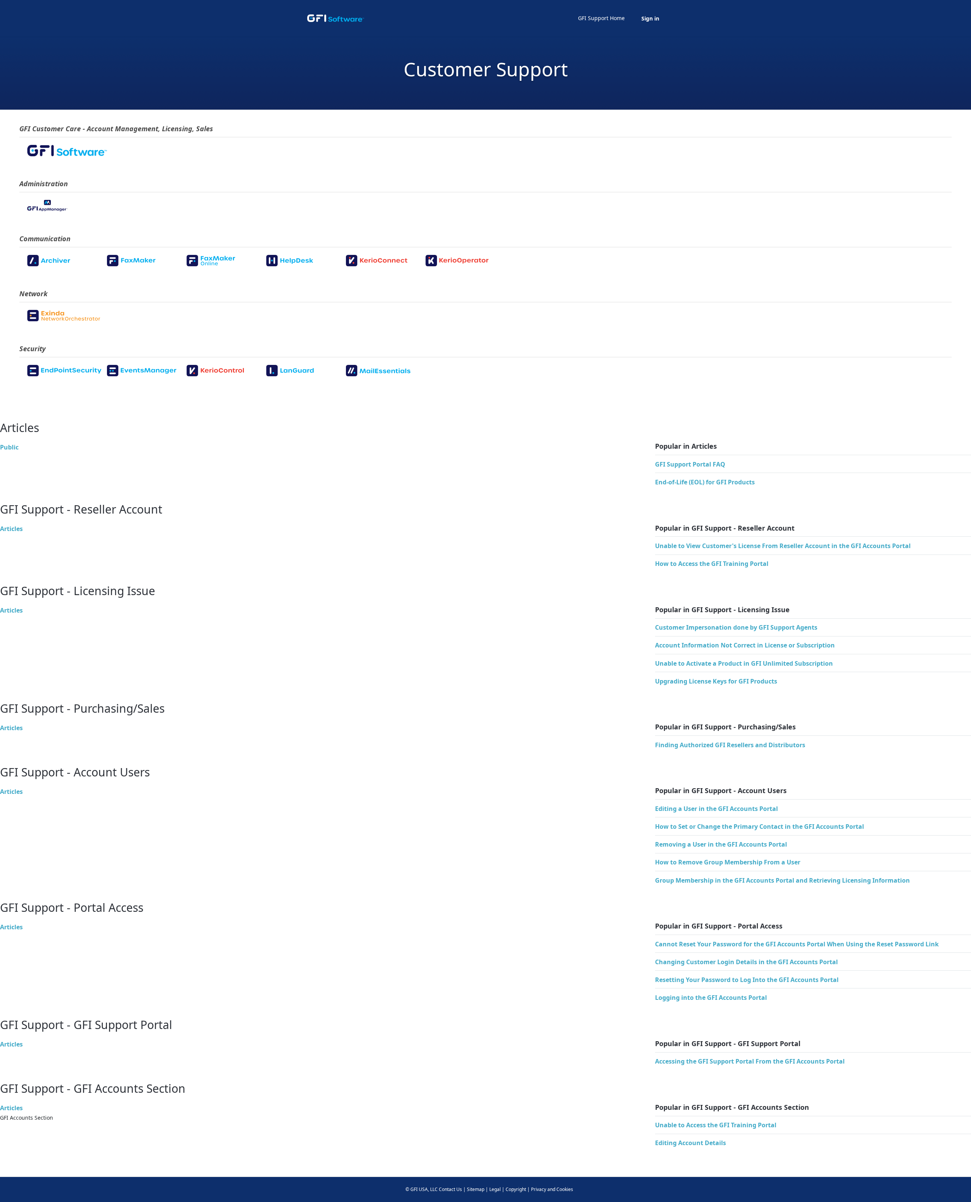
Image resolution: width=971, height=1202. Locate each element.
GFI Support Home (601, 18)
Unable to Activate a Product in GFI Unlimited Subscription (744, 663)
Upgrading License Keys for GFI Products (716, 681)
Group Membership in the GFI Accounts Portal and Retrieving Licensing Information (782, 880)
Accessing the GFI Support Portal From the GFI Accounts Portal (750, 1061)
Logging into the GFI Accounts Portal (711, 997)
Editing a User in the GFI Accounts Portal (716, 808)
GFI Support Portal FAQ (690, 464)
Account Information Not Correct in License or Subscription (745, 645)
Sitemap (475, 1189)
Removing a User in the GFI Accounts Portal (721, 844)
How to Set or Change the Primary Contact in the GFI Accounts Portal (759, 826)
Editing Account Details (690, 1143)
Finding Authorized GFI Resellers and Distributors (730, 745)
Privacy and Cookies (552, 1189)
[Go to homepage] (335, 18)
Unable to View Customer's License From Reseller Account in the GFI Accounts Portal (783, 546)
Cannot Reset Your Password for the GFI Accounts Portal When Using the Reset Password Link (797, 944)
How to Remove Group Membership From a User (727, 862)
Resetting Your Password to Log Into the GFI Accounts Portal (747, 980)
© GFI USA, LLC (421, 1189)
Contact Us (450, 1189)
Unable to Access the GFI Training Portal (715, 1125)
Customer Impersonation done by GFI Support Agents (736, 627)
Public (9, 447)
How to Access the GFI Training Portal (711, 563)
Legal (495, 1189)
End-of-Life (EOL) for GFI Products (705, 482)
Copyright (516, 1189)
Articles (11, 529)
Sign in (650, 18)
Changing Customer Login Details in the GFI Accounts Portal (746, 962)
